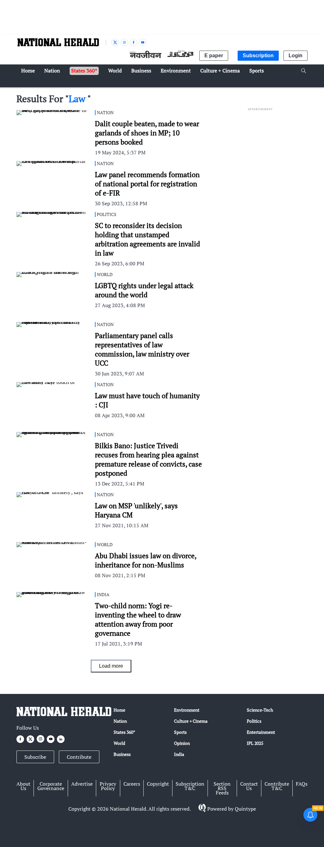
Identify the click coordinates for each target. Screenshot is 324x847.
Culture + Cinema (191, 721)
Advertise (82, 783)
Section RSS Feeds (222, 788)
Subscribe (35, 756)
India (179, 754)
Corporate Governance (50, 786)
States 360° (124, 732)
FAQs (302, 783)
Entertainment (261, 732)
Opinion (182, 743)
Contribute (79, 756)
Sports (180, 732)
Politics (254, 721)
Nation (120, 721)
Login (295, 55)
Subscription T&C (190, 786)
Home (119, 710)
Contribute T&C (277, 786)
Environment (186, 710)
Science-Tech (260, 710)
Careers (131, 783)
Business (122, 754)
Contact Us (249, 786)
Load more (111, 666)
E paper (213, 55)
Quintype (245, 808)
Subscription (258, 55)
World (119, 743)
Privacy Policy (108, 786)
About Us (23, 786)
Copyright (158, 783)
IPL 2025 (255, 743)
